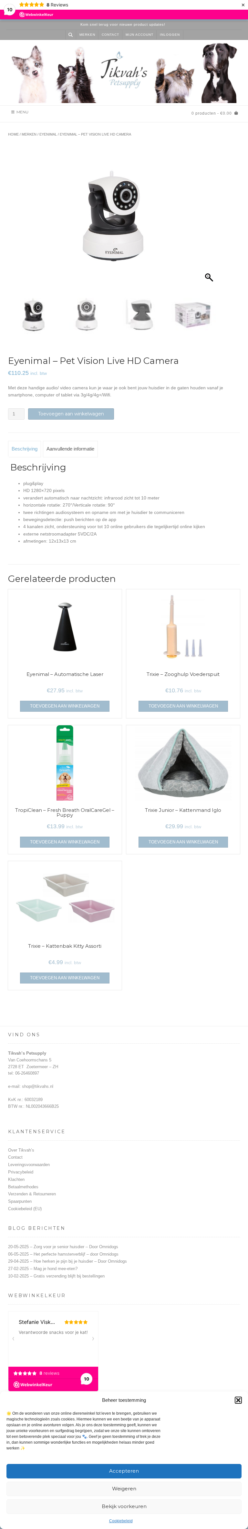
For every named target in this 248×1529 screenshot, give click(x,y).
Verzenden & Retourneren (32, 1194)
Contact (110, 34)
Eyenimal (48, 134)
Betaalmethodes (23, 1186)
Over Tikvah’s (21, 1150)
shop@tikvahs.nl (37, 1086)
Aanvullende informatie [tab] (70, 448)
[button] (238, 1400)
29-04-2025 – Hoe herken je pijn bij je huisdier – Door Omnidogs (67, 1261)
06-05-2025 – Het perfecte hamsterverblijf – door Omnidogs (63, 1254)
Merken (87, 34)
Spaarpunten (20, 1201)
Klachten (16, 1179)
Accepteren (124, 1471)
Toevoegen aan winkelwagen (71, 414)
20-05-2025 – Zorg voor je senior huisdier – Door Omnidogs (63, 1246)
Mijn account (139, 34)
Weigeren (124, 1489)
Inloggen (170, 34)
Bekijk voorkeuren (124, 1506)
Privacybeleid (20, 1172)
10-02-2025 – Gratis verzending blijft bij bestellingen (56, 1276)
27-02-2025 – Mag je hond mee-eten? (43, 1268)
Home (13, 134)
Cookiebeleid (121, 1521)
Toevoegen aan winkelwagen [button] (64, 706)
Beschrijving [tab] (24, 448)
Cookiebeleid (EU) (25, 1208)
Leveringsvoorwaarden (29, 1164)
